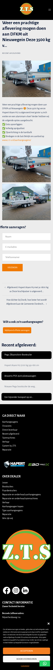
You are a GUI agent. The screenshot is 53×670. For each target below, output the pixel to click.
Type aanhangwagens (12, 510)
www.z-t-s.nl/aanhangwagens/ (16, 140)
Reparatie (6, 450)
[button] (48, 623)
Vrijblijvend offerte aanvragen (17, 330)
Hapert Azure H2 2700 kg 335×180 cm (21, 365)
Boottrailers (7, 486)
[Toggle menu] (49, 10)
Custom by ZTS (9, 446)
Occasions (6, 426)
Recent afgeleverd (11, 53)
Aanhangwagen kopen (12, 506)
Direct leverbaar (10, 430)
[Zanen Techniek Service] (26, 10)
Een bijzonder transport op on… (18, 397)
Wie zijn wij (7, 518)
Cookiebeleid (25, 666)
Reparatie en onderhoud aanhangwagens (21, 494)
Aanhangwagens (10, 422)
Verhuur (5, 442)
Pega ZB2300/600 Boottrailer (18, 354)
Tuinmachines (8, 438)
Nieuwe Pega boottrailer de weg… (20, 386)
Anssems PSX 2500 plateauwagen (20, 376)
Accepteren (26, 651)
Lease (5, 482)
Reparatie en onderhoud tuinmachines (20, 498)
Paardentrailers (9, 490)
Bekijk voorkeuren (26, 659)
